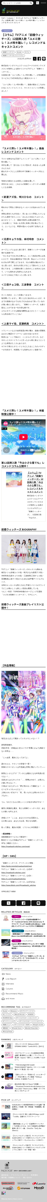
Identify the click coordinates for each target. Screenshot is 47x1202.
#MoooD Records (20, 1014)
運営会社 (4, 1175)
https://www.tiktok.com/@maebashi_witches (18, 885)
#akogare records (38, 1024)
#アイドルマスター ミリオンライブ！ (26, 1018)
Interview (10, 984)
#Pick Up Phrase (7, 1031)
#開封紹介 (6, 1028)
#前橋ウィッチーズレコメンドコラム (13, 55)
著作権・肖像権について (11, 1177)
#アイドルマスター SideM (22, 1024)
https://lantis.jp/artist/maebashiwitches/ (16, 866)
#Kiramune (14, 1011)
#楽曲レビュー (7, 1024)
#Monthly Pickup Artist (31, 1028)
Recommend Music (14, 994)
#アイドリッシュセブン (9, 1021)
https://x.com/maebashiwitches (13, 879)
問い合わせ (27, 1177)
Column (9, 989)
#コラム (27, 52)
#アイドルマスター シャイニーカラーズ (31, 1021)
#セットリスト (7, 1014)
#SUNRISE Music (8, 1018)
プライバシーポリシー (19, 1175)
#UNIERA (31, 1014)
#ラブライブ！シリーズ (27, 1011)
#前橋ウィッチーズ (8, 52)
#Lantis (19, 52)
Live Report (11, 979)
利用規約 (34, 1175)
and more (10, 999)
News (8, 974)
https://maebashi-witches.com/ (13, 873)
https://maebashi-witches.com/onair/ (15, 846)
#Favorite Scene (17, 1028)
